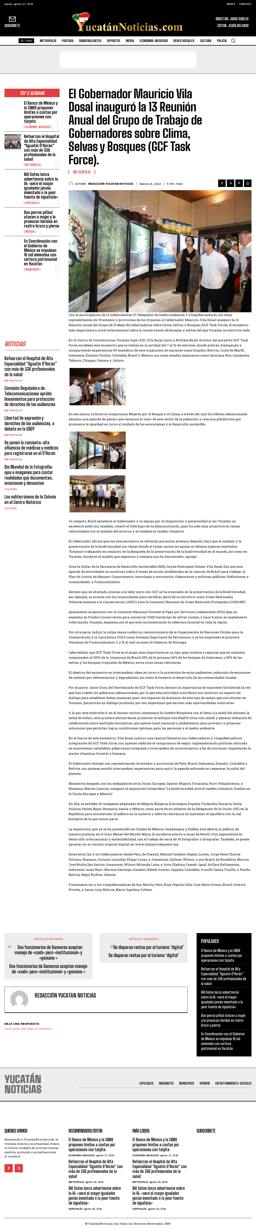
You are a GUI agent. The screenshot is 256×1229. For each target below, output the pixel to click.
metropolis (32, 164)
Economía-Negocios (37, 126)
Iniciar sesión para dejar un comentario (28, 1028)
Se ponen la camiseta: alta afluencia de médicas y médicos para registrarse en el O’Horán (31, 448)
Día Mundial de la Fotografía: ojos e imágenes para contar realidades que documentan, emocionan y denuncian (28, 475)
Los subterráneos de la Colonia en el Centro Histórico (30, 499)
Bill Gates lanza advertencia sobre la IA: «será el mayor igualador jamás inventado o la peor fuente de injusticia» (41, 186)
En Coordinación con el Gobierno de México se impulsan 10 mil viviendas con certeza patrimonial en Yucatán (40, 252)
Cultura (10, 489)
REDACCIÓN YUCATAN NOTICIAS (110, 183)
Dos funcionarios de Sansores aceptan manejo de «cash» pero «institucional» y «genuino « (48, 969)
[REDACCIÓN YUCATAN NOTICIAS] (72, 184)
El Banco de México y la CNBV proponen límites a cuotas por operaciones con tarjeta (41, 112)
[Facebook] (222, 183)
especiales (31, 202)
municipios (32, 269)
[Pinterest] (239, 183)
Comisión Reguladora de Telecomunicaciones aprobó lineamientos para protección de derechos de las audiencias (29, 396)
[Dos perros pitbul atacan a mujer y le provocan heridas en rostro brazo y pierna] (12, 217)
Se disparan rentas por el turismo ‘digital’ (144, 955)
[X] (230, 183)
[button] (233, 40)
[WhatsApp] (248, 183)
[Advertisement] (128, 59)
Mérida (29, 231)
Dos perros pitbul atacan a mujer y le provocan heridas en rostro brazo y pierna (41, 219)
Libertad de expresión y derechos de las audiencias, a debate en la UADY (29, 423)
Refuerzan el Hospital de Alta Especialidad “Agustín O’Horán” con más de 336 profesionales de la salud (41, 148)
